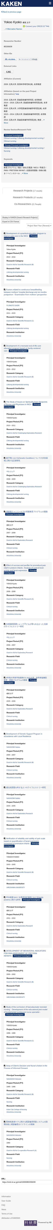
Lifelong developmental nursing (30, 138)
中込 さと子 (11, 471)
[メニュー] (50, 3)
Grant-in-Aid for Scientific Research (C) (20, 321)
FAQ (3, 1205)
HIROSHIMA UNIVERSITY (16, 887)
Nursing (7, 151)
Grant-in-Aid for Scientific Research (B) (20, 265)
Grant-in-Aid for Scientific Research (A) (20, 599)
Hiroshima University (14, 280)
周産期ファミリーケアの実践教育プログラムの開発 (27, 512)
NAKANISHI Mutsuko (14, 1079)
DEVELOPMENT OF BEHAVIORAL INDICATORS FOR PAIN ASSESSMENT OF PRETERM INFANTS (25, 953)
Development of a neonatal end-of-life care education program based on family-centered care (22, 348)
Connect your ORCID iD (35, 26)
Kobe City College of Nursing (17, 1109)
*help (47, 26)
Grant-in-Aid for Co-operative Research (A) (21, 1150)
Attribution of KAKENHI (11, 1218)
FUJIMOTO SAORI (13, 305)
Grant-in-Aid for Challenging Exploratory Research (24, 433)
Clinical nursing (10, 138)
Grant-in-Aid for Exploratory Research (20, 540)
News (4, 1209)
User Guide (6, 1201)
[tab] (28, 191)
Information (6, 1196)
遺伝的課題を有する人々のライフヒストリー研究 (26, 787)
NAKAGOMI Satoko (13, 747)
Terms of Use (7, 1214)
